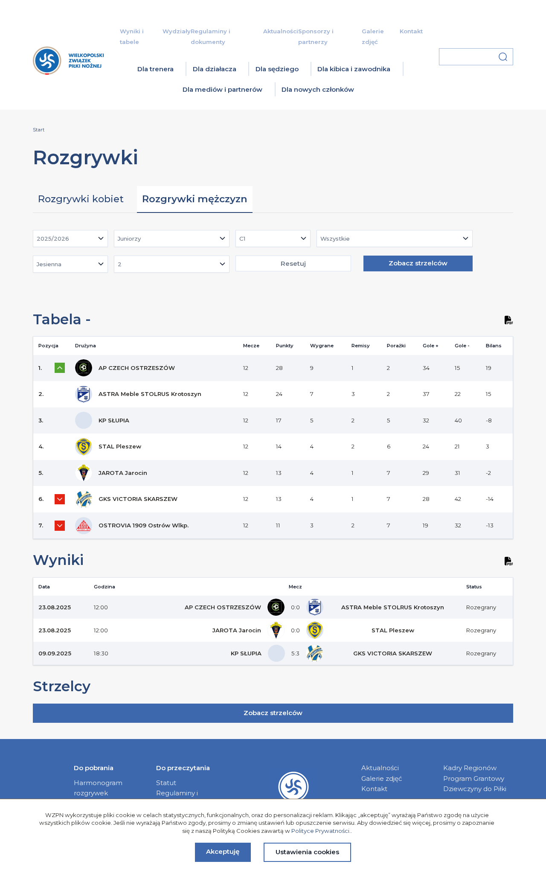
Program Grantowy (473, 778)
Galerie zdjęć (381, 778)
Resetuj (293, 263)
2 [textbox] (120, 264)
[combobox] (70, 238)
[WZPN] (68, 76)
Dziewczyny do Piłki (474, 789)
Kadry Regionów (470, 768)
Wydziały (177, 31)
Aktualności (280, 31)
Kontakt (411, 31)
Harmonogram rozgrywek (98, 788)
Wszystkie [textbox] (335, 238)
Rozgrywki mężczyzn (194, 199)
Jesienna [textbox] (49, 264)
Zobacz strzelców (418, 263)
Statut (166, 783)
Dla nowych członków (318, 89)
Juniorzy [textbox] (129, 238)
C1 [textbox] (242, 238)
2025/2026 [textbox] (53, 238)
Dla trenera (155, 69)
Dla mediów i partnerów (222, 89)
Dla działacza (214, 69)
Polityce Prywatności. (321, 830)
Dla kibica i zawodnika (353, 69)
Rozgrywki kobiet (81, 199)
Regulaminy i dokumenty (177, 798)
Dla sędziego (277, 69)
